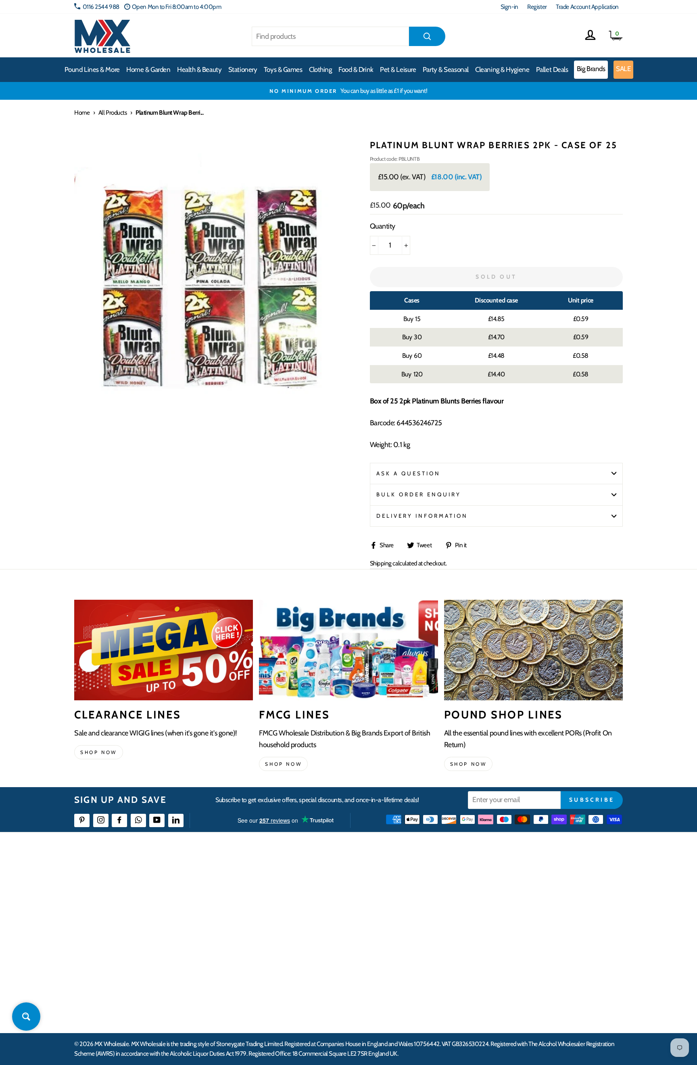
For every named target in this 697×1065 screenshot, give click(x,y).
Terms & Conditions (286, 953)
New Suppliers (525, 967)
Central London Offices (535, 923)
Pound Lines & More (92, 69)
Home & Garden (148, 69)
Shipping (381, 563)
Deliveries (275, 909)
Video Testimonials (407, 894)
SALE (623, 69)
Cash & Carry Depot (530, 909)
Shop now (98, 752)
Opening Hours (526, 894)
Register (537, 7)
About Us (396, 879)
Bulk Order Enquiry (418, 494)
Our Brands (398, 909)
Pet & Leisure (398, 69)
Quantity (382, 226)
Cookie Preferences (530, 982)
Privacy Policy (279, 967)
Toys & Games (283, 69)
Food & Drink (356, 69)
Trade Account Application (587, 7)
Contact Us (520, 879)
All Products (112, 112)
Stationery (242, 69)
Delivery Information (422, 516)
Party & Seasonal (446, 69)
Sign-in (509, 7)
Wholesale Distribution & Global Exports (310, 938)
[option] (348, 91)
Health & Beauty (199, 69)
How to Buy (277, 894)
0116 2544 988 (101, 7)
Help (269, 879)
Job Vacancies (523, 953)
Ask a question (408, 473)
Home (82, 112)
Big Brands (591, 69)
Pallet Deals (552, 69)
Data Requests (524, 996)
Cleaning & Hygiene (502, 69)
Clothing (320, 69)
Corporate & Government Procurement (310, 923)
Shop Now (468, 764)
